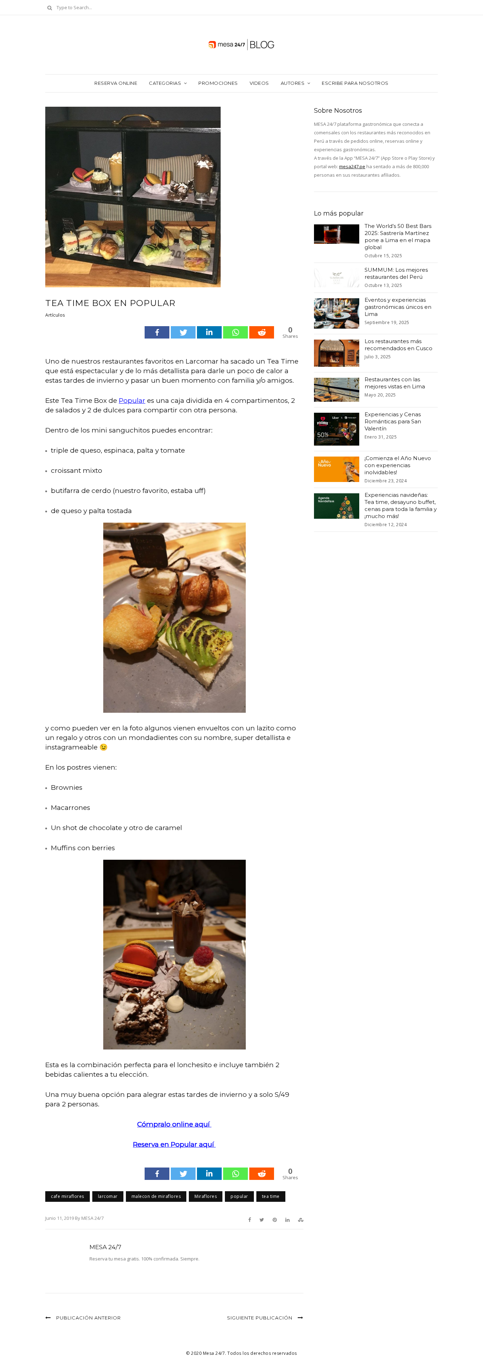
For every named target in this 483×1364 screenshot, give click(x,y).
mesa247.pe (352, 166)
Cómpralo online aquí (174, 1124)
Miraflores (205, 1196)
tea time (271, 1196)
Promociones (218, 83)
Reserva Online (115, 83)
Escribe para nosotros (355, 83)
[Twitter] (183, 332)
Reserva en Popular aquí (174, 1144)
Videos (259, 83)
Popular (132, 400)
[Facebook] (157, 332)
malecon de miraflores (156, 1196)
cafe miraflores (67, 1196)
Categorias (165, 83)
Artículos (55, 315)
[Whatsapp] (235, 332)
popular (239, 1196)
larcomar (108, 1196)
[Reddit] (261, 332)
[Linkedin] (209, 332)
